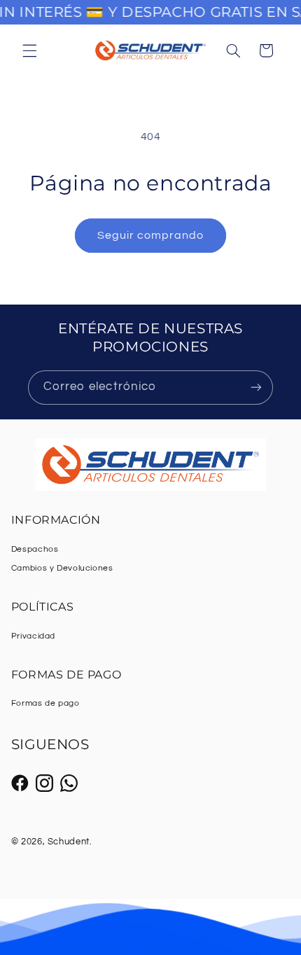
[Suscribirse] (256, 387)
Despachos (35, 549)
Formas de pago (45, 703)
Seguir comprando (150, 235)
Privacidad (33, 636)
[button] (29, 50)
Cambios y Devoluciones (62, 568)
